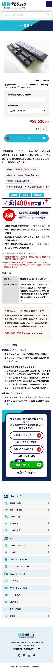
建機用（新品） (16, 503)
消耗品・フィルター (18, 559)
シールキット (15, 580)
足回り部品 (14, 601)
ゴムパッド (14, 552)
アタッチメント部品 (18, 588)
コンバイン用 (15, 530)
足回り (12, 538)
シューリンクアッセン (18, 545)
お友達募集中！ (21, 463)
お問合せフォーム (22, 435)
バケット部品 (15, 595)
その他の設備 (15, 609)
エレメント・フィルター (19, 566)
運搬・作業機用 (16, 510)
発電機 (12, 616)
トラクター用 (15, 516)
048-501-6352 (14, 333)
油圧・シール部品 (17, 573)
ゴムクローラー (16, 496)
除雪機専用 (14, 523)
